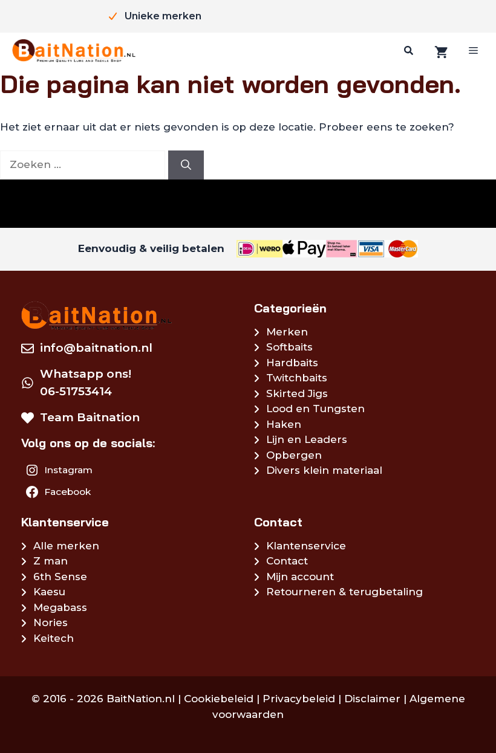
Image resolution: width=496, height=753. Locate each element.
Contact (287, 561)
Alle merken (66, 546)
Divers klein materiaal (324, 470)
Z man (50, 561)
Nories (50, 622)
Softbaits (289, 347)
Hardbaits (292, 363)
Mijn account (300, 576)
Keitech (53, 638)
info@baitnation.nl (96, 348)
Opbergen (294, 455)
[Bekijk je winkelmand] (439, 51)
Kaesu (49, 592)
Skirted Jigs (297, 393)
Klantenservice (306, 546)
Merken (287, 332)
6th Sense (60, 576)
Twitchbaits (296, 378)
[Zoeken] (407, 51)
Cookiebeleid (218, 699)
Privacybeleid (299, 699)
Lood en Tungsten (315, 408)
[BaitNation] (74, 51)
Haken (283, 424)
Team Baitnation (90, 417)
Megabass (60, 607)
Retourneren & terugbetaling (344, 592)
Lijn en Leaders (306, 439)
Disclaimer (372, 699)
